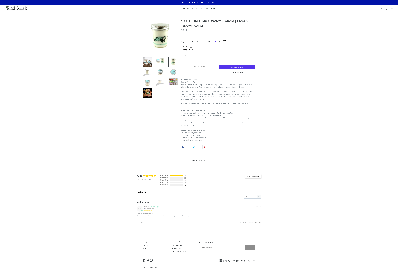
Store (185, 9)
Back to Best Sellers (201, 160)
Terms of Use (176, 248)
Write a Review (254, 176)
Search (145, 242)
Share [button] (141, 222)
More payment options (237, 72)
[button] (256, 222)
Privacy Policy (176, 245)
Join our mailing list (207, 242)
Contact (146, 245)
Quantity (185, 55)
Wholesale (204, 9)
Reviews (140, 192)
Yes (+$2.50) (188, 50)
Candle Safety (176, 242)
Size (222, 36)
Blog (213, 9)
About (194, 9)
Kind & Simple (152, 267)
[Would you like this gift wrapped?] (191, 47)
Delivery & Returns (178, 251)
